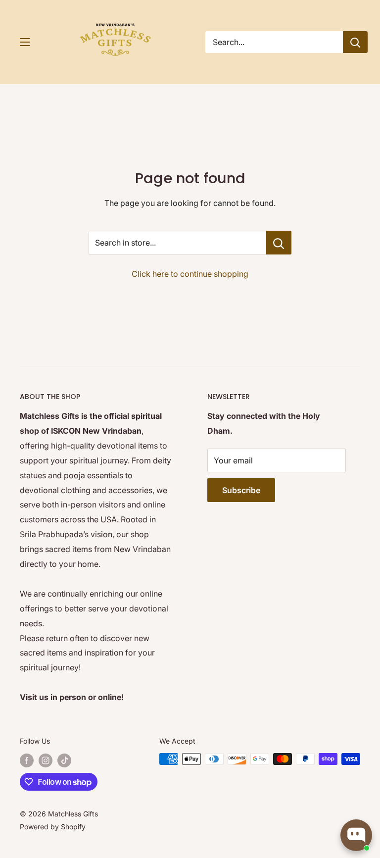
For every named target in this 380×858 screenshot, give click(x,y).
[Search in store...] (278, 242)
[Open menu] (25, 42)
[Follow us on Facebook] (27, 760)
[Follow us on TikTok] (64, 760)
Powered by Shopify (53, 826)
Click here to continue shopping (190, 274)
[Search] (355, 42)
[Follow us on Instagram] (45, 760)
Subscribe (241, 490)
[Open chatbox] (356, 835)
